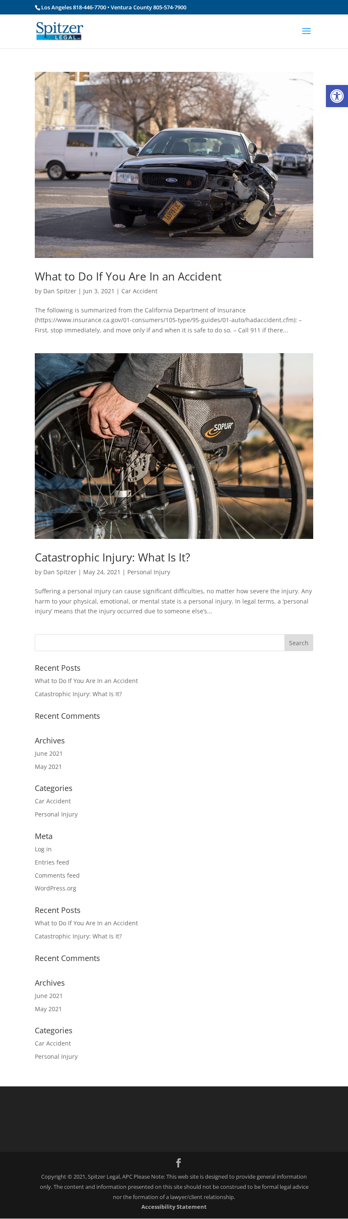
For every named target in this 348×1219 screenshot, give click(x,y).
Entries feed (52, 862)
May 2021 (48, 767)
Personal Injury (148, 572)
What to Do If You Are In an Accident (128, 276)
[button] (337, 96)
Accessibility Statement (174, 1206)
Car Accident (139, 291)
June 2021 (49, 753)
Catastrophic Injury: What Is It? (112, 557)
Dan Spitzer (59, 291)
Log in (43, 849)
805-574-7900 (169, 7)
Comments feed (57, 875)
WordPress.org (55, 888)
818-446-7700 (90, 7)
